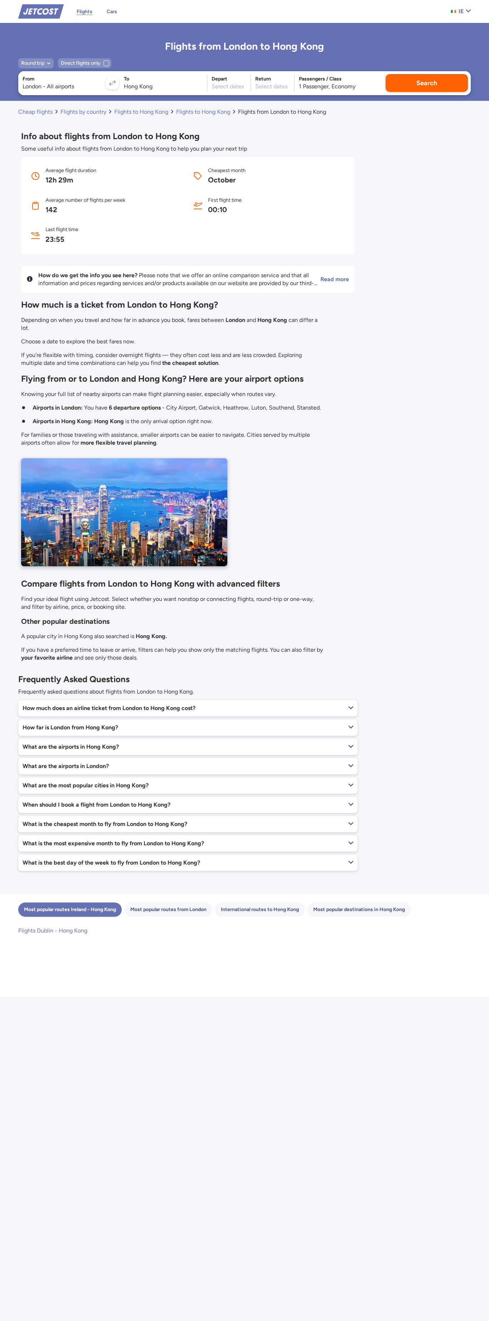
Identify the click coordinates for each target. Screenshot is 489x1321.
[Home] (41, 11)
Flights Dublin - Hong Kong (52, 930)
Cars (112, 12)
